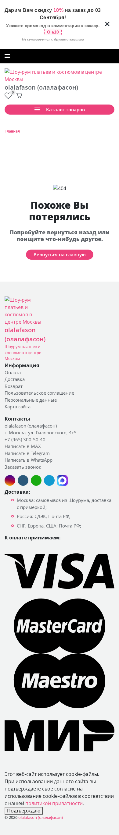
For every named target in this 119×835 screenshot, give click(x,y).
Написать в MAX (23, 446)
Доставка (15, 379)
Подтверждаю (23, 810)
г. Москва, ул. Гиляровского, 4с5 (41, 432)
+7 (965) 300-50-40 (62, 56)
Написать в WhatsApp (28, 460)
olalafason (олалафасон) (31, 426)
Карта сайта (18, 406)
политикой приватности (54, 803)
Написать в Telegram (27, 453)
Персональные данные (31, 400)
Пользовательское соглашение (39, 393)
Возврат (14, 386)
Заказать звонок (97, 56)
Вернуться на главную (60, 254)
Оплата (13, 372)
